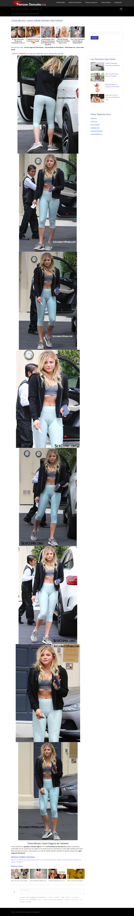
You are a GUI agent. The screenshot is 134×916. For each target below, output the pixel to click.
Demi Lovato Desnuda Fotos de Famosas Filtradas (84, 881)
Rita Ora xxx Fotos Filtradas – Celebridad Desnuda (28, 881)
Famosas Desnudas (75, 2)
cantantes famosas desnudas (64, 859)
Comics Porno (106, 2)
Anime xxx (94, 118)
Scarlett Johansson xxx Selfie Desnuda (61, 881)
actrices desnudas (18, 859)
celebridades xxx (76, 859)
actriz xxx (38, 859)
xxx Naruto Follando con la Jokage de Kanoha (45, 53)
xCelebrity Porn (95, 128)
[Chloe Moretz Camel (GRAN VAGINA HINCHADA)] (28, 3)
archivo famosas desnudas (49, 859)
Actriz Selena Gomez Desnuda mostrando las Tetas (112, 97)
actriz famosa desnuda (30, 859)
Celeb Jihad (117, 2)
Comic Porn (94, 122)
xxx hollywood (19, 862)
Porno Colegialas (91, 2)
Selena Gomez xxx (96, 134)
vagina (12, 862)
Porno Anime (60, 2)
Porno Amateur (95, 125)
